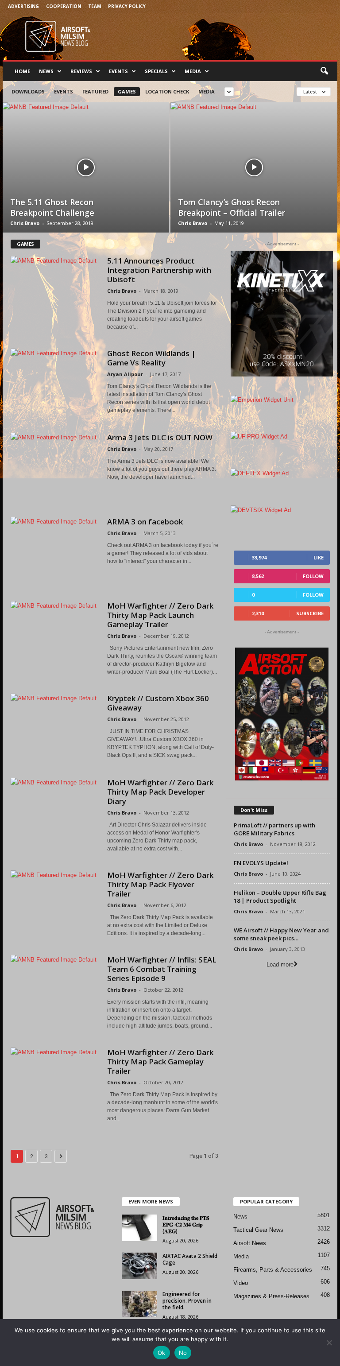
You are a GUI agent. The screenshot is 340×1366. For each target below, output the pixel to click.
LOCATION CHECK (167, 91)
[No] (329, 1342)
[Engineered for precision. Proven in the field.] (139, 1304)
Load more (280, 964)
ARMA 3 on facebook (145, 521)
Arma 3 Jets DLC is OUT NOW (159, 437)
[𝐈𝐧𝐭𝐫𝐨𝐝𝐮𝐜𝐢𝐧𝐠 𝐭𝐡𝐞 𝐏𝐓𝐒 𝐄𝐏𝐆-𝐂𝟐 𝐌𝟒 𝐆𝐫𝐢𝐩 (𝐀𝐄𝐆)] (139, 1228)
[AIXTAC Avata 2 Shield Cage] (139, 1266)
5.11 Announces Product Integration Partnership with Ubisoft (159, 270)
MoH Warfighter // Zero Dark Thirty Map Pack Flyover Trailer (160, 884)
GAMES (127, 91)
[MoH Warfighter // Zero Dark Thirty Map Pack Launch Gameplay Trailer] (55, 634)
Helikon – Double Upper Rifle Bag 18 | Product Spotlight (280, 896)
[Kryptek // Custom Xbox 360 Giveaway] (55, 727)
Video (240, 1283)
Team (94, 6)
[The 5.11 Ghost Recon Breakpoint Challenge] (86, 167)
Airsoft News (249, 1243)
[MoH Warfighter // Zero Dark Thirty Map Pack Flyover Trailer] (55, 903)
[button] (324, 71)
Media (193, 71)
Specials (156, 71)
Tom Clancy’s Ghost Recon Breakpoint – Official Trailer (231, 207)
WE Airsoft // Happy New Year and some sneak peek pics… (281, 934)
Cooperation (63, 6)
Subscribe (310, 613)
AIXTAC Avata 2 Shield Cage (189, 1259)
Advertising (23, 6)
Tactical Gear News (258, 1229)
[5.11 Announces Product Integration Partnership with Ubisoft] (55, 289)
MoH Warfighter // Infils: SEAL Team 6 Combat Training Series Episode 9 (161, 969)
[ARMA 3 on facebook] (55, 550)
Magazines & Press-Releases (271, 1296)
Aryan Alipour (125, 374)
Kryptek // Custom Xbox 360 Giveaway (158, 703)
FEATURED (95, 91)
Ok (162, 1352)
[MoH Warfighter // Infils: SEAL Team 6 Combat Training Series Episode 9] (55, 988)
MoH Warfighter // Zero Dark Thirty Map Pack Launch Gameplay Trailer (160, 615)
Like (318, 557)
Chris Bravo (24, 223)
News (46, 71)
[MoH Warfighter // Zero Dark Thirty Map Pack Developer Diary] (55, 811)
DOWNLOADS (28, 91)
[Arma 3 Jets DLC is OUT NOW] (55, 466)
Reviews (81, 71)
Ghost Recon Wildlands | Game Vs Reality (151, 358)
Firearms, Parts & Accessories (272, 1269)
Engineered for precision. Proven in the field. (187, 1300)
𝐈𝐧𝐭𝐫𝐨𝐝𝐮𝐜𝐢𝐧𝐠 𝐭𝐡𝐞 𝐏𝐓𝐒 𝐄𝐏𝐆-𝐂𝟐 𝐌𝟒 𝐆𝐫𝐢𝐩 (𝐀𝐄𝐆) (185, 1224)
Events (118, 71)
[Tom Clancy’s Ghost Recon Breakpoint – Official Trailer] (253, 167)
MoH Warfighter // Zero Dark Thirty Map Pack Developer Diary (160, 791)
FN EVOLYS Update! (261, 863)
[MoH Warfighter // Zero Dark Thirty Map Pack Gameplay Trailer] (55, 1081)
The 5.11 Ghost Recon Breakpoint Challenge (52, 207)
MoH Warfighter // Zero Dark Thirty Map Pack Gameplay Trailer (160, 1061)
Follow (313, 576)
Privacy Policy (127, 6)
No (183, 1352)
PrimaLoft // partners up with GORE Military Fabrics (274, 829)
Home (22, 71)
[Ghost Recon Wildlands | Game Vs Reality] (55, 382)
